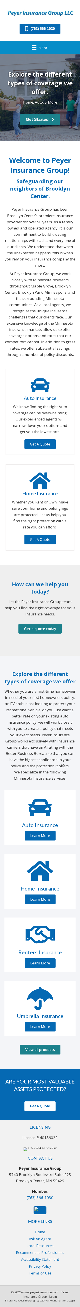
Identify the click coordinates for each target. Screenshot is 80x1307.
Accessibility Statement (40, 1259)
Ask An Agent (40, 1238)
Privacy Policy (40, 1266)
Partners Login (66, 1300)
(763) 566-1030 (40, 1197)
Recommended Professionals (40, 1252)
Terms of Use (40, 1273)
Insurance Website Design (20, 1300)
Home (40, 1232)
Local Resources (40, 1245)
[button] (40, 29)
